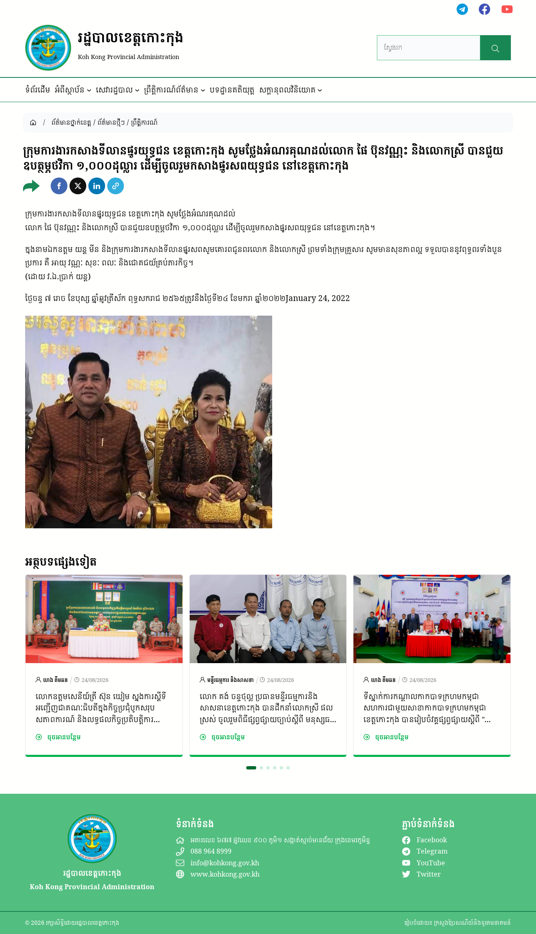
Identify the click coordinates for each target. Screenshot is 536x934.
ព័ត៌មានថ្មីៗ (111, 122)
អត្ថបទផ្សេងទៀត (61, 561)
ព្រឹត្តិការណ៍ (144, 122)
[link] (104, 665)
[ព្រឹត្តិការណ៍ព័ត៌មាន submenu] (203, 90)
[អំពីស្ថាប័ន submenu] (89, 90)
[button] (59, 186)
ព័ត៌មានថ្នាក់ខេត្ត (71, 122)
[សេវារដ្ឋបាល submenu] (137, 90)
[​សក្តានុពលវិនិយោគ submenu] (319, 90)
